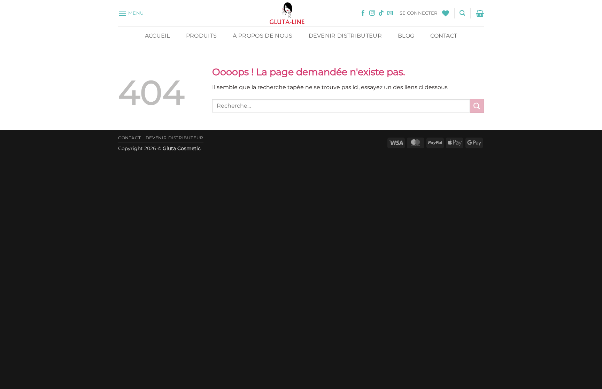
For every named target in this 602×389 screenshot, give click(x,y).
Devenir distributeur (345, 35)
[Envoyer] (477, 105)
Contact (443, 35)
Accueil (157, 35)
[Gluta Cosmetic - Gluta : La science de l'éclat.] (287, 13)
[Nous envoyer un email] (390, 13)
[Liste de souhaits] (445, 13)
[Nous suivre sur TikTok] (381, 13)
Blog (406, 35)
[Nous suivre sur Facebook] (363, 13)
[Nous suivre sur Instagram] (372, 13)
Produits (201, 35)
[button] (131, 13)
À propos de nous (262, 35)
